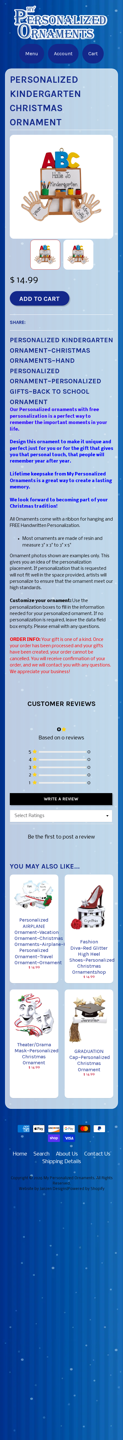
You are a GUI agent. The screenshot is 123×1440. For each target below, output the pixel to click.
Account (63, 54)
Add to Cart (39, 298)
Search (41, 1154)
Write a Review (61, 799)
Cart (93, 54)
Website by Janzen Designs (43, 1189)
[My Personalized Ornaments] (61, 36)
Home (20, 1154)
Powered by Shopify (86, 1189)
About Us (67, 1154)
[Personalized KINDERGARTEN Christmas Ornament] (45, 255)
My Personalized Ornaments (69, 1178)
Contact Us (97, 1154)
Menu (31, 54)
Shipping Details (61, 1162)
